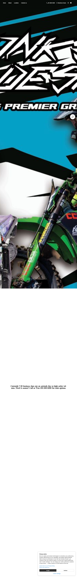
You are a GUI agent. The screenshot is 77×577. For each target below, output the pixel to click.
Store (4, 3)
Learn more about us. (44, 567)
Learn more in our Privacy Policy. (47, 565)
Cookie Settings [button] (56, 573)
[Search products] (72, 116)
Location (16, 3)
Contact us (24, 3)
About (10, 3)
